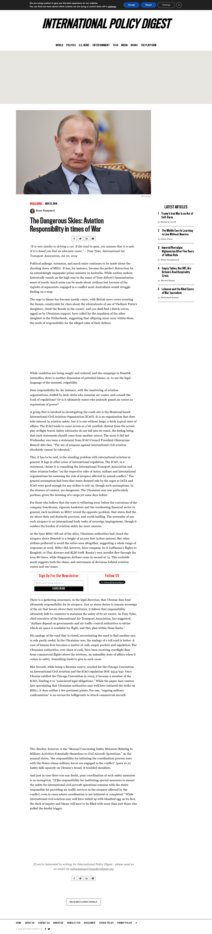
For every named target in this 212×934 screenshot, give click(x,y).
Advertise (58, 923)
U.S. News (84, 45)
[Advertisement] (106, 77)
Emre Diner (166, 239)
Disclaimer (89, 923)
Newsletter (73, 923)
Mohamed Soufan (169, 297)
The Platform (148, 45)
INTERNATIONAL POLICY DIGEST (106, 24)
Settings (166, 4)
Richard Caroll (168, 222)
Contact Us (44, 923)
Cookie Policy (106, 923)
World (59, 45)
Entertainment (101, 45)
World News (36, 204)
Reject (148, 4)
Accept (131, 4)
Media (124, 45)
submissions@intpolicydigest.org (92, 869)
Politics (71, 45)
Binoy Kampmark (45, 210)
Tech (115, 45)
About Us (29, 923)
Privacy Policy (124, 923)
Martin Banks (167, 280)
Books (134, 45)
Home (19, 923)
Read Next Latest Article (83, 902)
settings (112, 6)
